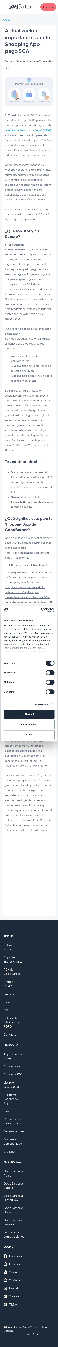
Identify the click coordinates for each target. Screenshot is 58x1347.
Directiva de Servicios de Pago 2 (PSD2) (28, 130)
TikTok (13, 1304)
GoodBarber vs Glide (14, 1210)
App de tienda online (13, 1056)
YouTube (14, 1280)
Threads (14, 1296)
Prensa (8, 1002)
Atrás (7, 19)
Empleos (9, 994)
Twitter (13, 1272)
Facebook (16, 1256)
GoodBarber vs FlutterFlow (14, 1198)
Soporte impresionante (13, 959)
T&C (6, 1010)
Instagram (15, 1264)
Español (31, 1334)
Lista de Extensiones (11, 1084)
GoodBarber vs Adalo (14, 1173)
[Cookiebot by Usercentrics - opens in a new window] (41, 610)
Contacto (10, 1034)
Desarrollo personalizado (13, 1141)
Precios (9, 1111)
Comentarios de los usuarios (13, 1121)
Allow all (29, 714)
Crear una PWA (13, 1074)
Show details (41, 704)
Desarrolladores (14, 1131)
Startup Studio (8, 984)
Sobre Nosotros (10, 947)
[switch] (50, 672)
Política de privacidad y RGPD (11, 1022)
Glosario (9, 1151)
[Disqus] (29, 874)
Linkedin (14, 1288)
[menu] (4, 7)
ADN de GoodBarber (12, 971)
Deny (29, 734)
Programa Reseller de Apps (11, 1099)
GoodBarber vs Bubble (14, 1185)
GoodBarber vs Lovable (14, 1222)
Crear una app (13, 1066)
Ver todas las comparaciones (14, 1234)
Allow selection (29, 724)
